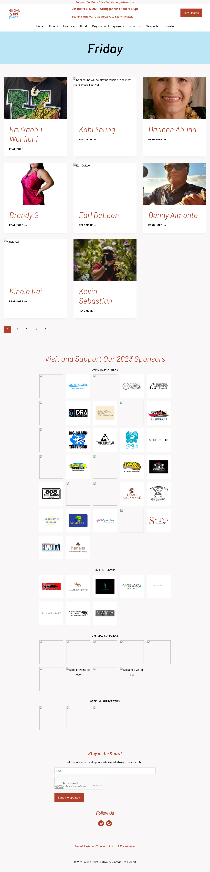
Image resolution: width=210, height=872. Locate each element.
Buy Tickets (191, 12)
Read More (18, 149)
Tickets (53, 26)
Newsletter (153, 26)
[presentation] (35, 98)
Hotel (83, 26)
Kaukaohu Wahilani (25, 134)
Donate (169, 26)
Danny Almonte (173, 215)
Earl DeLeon (99, 215)
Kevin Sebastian (95, 295)
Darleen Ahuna (172, 129)
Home (39, 26)
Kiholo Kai (25, 291)
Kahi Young (97, 129)
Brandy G (24, 215)
